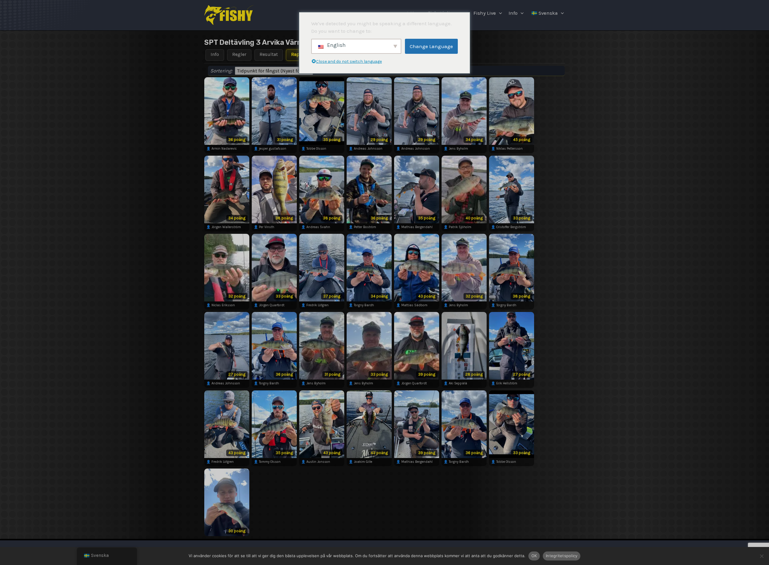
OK (534, 555)
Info (513, 13)
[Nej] (761, 556)
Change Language (431, 46)
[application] (499, 13)
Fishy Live (484, 13)
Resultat (269, 54)
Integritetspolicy (561, 555)
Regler (239, 54)
